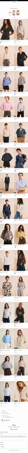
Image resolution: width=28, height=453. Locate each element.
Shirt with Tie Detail (3, 245)
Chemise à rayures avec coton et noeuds (20, 194)
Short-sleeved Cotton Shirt (18, 350)
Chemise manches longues (4, 67)
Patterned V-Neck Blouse (17, 297)
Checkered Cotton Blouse (18, 376)
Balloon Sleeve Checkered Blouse (5, 350)
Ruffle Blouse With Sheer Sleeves (19, 245)
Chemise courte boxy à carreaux (5, 169)
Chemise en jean (16, 169)
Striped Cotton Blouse (3, 376)
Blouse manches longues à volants (19, 220)
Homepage (13, 6)
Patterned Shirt (2, 297)
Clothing (15, 6)
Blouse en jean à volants (3, 194)
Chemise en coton (2, 118)
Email (1, 433)
